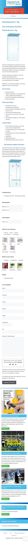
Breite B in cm (5, 210)
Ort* (3, 329)
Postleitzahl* (5, 322)
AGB (11, 533)
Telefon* (4, 308)
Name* (3, 288)
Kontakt (5, 533)
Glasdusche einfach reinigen (10, 416)
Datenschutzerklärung (19, 533)
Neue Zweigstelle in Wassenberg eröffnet (11, 487)
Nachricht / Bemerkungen (8, 336)
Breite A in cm (5, 206)
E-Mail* (4, 302)
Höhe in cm (5, 221)
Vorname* (4, 295)
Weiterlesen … (5, 428)
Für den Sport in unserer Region (11, 453)
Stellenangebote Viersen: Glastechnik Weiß (13, 507)
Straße (3, 315)
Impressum (14, 535)
